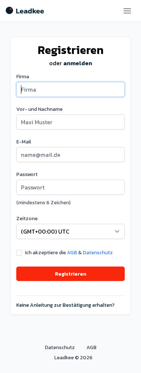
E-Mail (23, 142)
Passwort (27, 174)
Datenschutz (98, 252)
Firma (22, 76)
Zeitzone (27, 218)
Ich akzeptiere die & (69, 252)
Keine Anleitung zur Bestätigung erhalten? (65, 305)
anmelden (77, 63)
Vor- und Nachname (39, 109)
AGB (72, 252)
